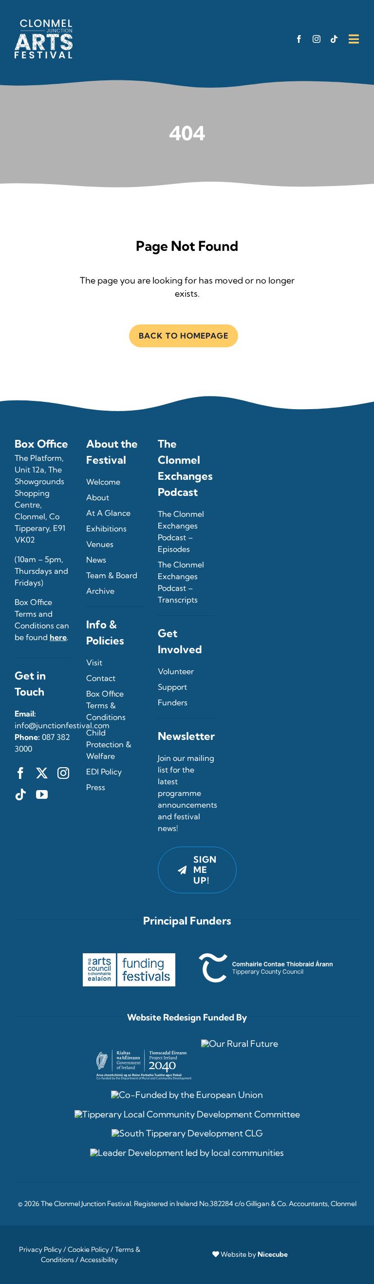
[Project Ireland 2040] (143, 1042)
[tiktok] (334, 39)
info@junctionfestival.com (62, 725)
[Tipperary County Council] (266, 957)
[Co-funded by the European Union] (187, 1094)
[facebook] (299, 39)
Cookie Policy (88, 1249)
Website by (254, 1254)
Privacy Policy (40, 1249)
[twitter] (42, 773)
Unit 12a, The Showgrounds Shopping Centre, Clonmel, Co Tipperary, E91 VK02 (40, 505)
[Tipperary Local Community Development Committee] (187, 1114)
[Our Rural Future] (239, 1043)
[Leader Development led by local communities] (187, 1152)
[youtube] (42, 794)
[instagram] (316, 39)
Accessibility (99, 1259)
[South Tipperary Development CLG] (187, 1133)
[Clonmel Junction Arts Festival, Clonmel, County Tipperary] (44, 23)
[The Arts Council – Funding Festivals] (129, 957)
